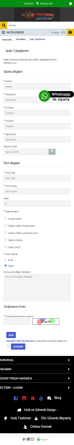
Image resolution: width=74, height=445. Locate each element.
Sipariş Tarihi (10, 146)
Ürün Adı (10, 172)
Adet (6, 198)
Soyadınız (11, 94)
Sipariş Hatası (15, 240)
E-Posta (9, 107)
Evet (10, 260)
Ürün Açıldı (11, 254)
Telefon (10, 120)
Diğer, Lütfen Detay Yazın (21, 225)
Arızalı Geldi (14, 218)
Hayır (11, 265)
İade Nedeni (12, 211)
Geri (11, 335)
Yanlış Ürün (14, 247)
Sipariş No (11, 134)
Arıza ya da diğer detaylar (17, 271)
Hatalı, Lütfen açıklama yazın (23, 233)
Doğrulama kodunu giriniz (20, 316)
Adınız (9, 81)
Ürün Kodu (11, 185)
